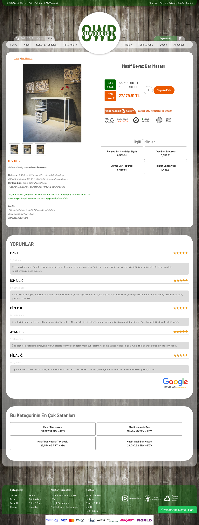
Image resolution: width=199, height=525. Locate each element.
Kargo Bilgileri (93, 495)
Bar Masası (26, 58)
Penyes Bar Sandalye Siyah (122, 151)
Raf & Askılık (70, 44)
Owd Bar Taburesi (165, 151)
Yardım (189, 3)
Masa (27, 44)
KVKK (53, 499)
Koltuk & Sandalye (46, 44)
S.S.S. (89, 506)
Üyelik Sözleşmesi (60, 503)
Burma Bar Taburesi (122, 165)
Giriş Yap (164, 3)
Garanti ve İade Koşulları (63, 495)
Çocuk (163, 44)
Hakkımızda (92, 510)
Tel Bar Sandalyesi (165, 165)
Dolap (128, 44)
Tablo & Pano (145, 44)
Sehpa (13, 44)
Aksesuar (179, 44)
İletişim (90, 499)
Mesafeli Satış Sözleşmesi (64, 506)
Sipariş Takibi (177, 3)
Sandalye (33, 506)
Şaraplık (14, 503)
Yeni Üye (153, 3)
